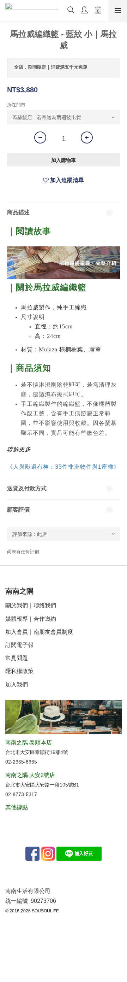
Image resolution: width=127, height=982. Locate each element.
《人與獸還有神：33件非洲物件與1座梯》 (63, 467)
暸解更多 (19, 449)
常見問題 (16, 658)
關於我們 (16, 605)
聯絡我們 (45, 605)
